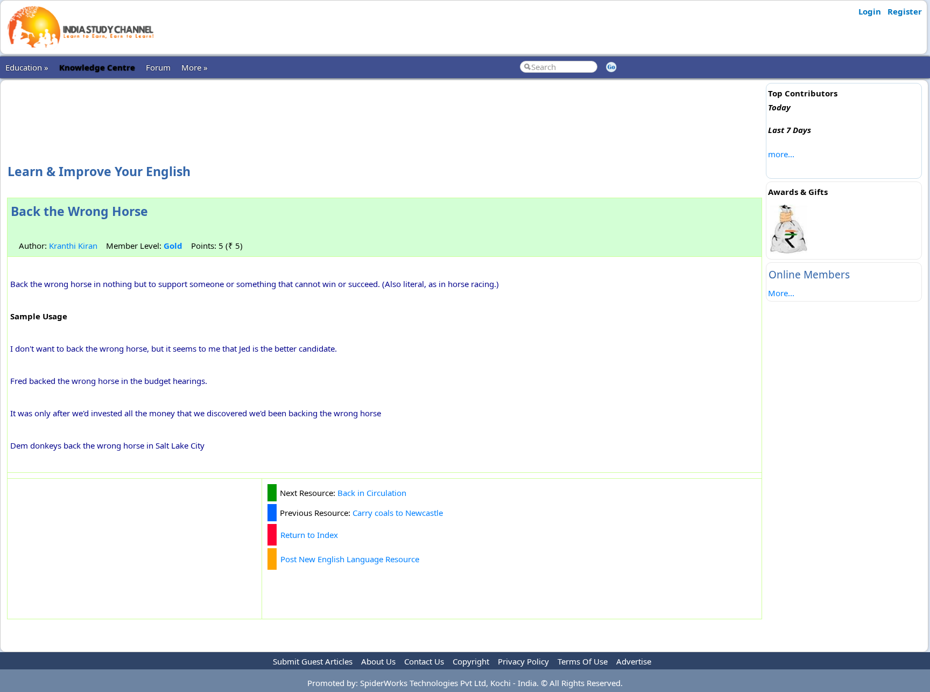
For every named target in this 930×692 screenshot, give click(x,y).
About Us (378, 661)
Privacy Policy (523, 661)
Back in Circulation (371, 492)
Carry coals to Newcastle (398, 512)
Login (869, 11)
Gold (173, 245)
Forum (158, 67)
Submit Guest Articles (313, 661)
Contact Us (424, 661)
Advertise (633, 661)
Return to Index (309, 534)
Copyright (471, 661)
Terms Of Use (583, 661)
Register (904, 11)
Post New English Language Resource (349, 559)
